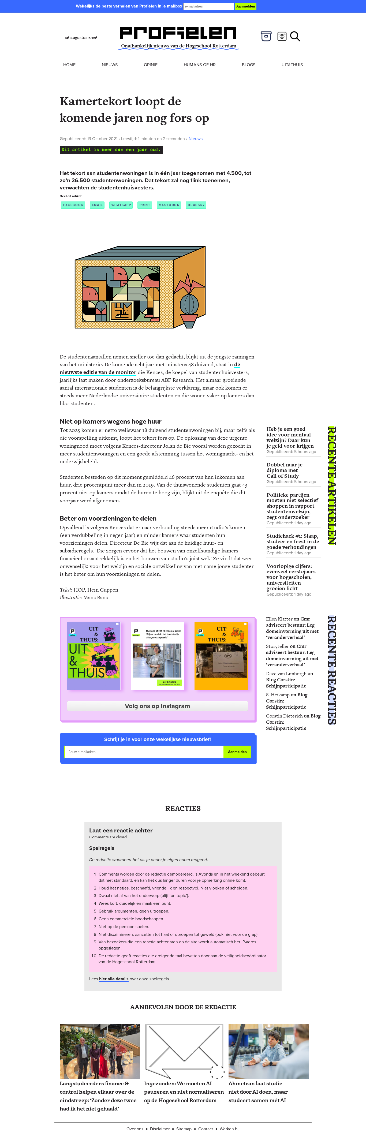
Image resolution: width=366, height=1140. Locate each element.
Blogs (249, 65)
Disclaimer (160, 1129)
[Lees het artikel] (100, 1051)
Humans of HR (200, 65)
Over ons (134, 1129)
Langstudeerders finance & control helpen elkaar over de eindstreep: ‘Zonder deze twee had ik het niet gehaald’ (98, 1096)
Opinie (151, 65)
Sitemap (184, 1129)
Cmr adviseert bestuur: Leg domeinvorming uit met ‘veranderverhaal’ (292, 628)
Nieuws (110, 65)
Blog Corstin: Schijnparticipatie (286, 682)
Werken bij (230, 1129)
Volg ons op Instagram (157, 706)
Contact (205, 1129)
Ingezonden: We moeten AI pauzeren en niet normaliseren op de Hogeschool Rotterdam (184, 1092)
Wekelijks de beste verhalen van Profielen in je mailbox (129, 6)
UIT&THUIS (292, 65)
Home (69, 65)
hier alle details (114, 979)
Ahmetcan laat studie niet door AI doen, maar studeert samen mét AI (258, 1092)
